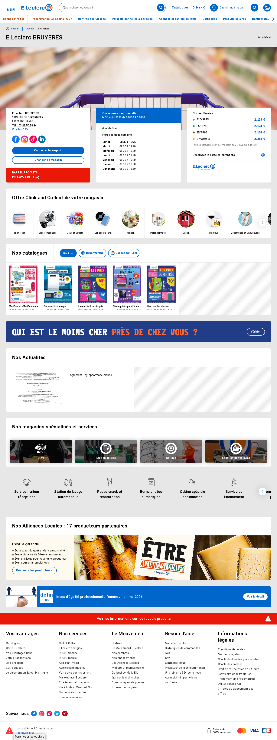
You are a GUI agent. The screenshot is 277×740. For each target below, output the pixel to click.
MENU (11, 9)
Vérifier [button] (256, 331)
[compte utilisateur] (254, 8)
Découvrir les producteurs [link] (34, 570)
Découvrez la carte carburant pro (214, 154)
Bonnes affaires (13, 18)
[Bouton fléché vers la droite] (273, 19)
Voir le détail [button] (255, 596)
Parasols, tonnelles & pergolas (132, 18)
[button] (262, 222)
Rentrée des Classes (92, 18)
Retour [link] (15, 28)
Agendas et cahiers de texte (178, 18)
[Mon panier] (267, 8)
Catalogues (180, 7)
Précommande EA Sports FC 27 (51, 18)
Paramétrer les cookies (29, 736)
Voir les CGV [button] (20, 129)
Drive (197, 7)
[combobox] (112, 7)
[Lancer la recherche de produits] (161, 7)
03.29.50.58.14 (27, 125)
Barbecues (210, 18)
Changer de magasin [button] (48, 159)
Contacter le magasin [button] (48, 150)
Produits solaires (234, 18)
